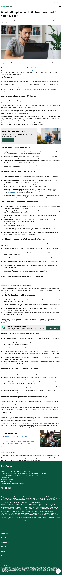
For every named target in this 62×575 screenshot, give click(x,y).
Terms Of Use (4, 538)
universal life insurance (48, 403)
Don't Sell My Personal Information (9, 561)
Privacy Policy (4, 547)
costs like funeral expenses (37, 185)
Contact (3, 551)
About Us (3, 529)
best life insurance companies (37, 71)
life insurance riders (13, 192)
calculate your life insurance (10, 284)
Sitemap (3, 556)
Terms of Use (52, 569)
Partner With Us (5, 542)
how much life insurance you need (16, 243)
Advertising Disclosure (56, 3)
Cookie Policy (4, 533)
